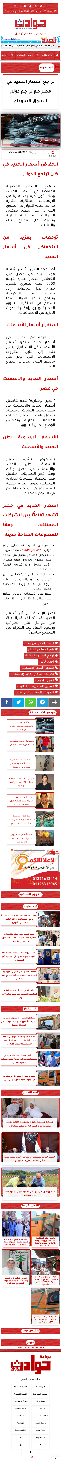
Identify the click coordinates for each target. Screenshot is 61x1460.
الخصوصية (20, 1430)
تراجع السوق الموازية (40, 656)
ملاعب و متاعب (40, 1416)
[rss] (30, 6)
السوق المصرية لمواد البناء (36, 686)
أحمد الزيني (47, 662)
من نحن (20, 1423)
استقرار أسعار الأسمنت (38, 668)
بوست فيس (40, 1423)
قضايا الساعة (44, 55)
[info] (20, 6)
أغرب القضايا (20, 1394)
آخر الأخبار (30, 1009)
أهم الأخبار (30, 1092)
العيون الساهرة (24, 55)
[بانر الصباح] (30, 39)
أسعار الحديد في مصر (40, 643)
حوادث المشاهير (20, 1402)
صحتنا (20, 1416)
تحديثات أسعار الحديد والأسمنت (33, 674)
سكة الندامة (20, 1409)
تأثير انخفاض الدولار (41, 649)
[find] (25, 6)
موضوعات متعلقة (42, 712)
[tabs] (15, 6)
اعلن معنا (40, 1430)
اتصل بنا (40, 1438)
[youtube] (35, 6)
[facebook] (46, 6)
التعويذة (40, 1409)
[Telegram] (42, 702)
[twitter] (41, 6)
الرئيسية (40, 1387)
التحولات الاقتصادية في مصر (35, 692)
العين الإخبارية (45, 680)
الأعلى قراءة (30, 1205)
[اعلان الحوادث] (35, 889)
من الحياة (46, 67)
